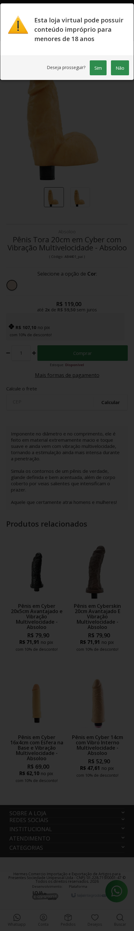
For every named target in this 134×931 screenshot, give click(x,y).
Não (120, 68)
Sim (98, 68)
